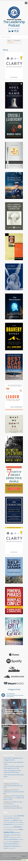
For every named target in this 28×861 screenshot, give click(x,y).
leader (21, 829)
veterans (6, 848)
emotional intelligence (19, 822)
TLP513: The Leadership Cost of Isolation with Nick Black (14, 791)
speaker (15, 842)
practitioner (14, 839)
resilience (11, 841)
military (6, 837)
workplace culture (12, 848)
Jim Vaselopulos (15, 829)
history (5, 827)
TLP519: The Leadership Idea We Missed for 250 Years (13, 785)
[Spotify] (14, 661)
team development (13, 844)
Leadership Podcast (15, 835)
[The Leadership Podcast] (14, 19)
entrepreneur (8, 824)
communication (16, 818)
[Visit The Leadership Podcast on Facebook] (15, 31)
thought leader (15, 846)
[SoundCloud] (14, 676)
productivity (20, 839)
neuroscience (12, 837)
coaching (9, 818)
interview (17, 827)
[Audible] (14, 669)
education (12, 822)
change (5, 818)
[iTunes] (14, 654)
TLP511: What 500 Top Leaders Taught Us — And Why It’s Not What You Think (14, 797)
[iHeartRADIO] (14, 683)
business (21, 815)
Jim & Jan (10, 829)
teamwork (7, 846)
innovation (11, 827)
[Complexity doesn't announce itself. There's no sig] (14, 737)
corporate (6, 820)
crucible (10, 820)
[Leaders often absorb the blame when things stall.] (14, 711)
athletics (15, 816)
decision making (7, 822)
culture (15, 820)
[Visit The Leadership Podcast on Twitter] (12, 31)
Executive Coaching (16, 824)
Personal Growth (18, 837)
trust (20, 846)
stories (6, 844)
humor (8, 827)
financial (21, 824)
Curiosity (20, 820)
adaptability (6, 816)
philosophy (7, 839)
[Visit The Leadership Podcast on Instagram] (18, 31)
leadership (9, 832)
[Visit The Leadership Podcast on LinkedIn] (10, 31)
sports (19, 841)
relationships (6, 841)
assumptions (10, 816)
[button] (14, 3)
